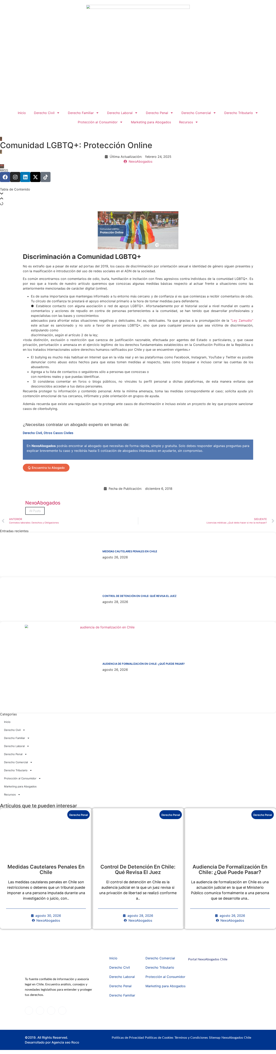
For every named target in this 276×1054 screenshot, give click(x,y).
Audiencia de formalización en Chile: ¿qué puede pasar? (143, 663)
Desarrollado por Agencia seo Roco (52, 1042)
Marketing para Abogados (151, 122)
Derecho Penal (157, 113)
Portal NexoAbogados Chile (207, 959)
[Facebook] (5, 177)
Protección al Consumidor (98, 122)
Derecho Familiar (81, 113)
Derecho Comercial (196, 113)
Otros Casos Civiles (58, 433)
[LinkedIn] (51, 1011)
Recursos (186, 122)
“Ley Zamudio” (242, 320)
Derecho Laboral (120, 113)
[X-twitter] (35, 177)
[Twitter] (40, 1011)
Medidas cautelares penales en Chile (129, 551)
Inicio (22, 113)
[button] (138, 194)
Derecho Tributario (238, 113)
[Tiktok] (45, 177)
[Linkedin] (25, 177)
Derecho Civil (44, 113)
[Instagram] (15, 177)
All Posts (35, 511)
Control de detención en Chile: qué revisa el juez (139, 596)
